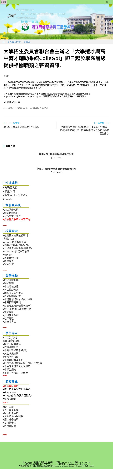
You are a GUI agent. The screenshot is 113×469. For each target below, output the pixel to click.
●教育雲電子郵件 (12, 216)
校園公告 (36, 108)
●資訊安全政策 (10, 315)
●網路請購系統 (10, 209)
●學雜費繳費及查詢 (13, 360)
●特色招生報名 (10, 413)
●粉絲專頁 (8, 261)
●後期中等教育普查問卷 (15, 373)
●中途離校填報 (10, 286)
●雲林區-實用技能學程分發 (17, 309)
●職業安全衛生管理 (13, 293)
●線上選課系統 (10, 353)
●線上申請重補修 (12, 344)
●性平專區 (8, 318)
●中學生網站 (9, 369)
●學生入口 (9, 191)
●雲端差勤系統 (10, 213)
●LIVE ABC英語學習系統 (16, 251)
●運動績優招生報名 (13, 416)
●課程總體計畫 (10, 280)
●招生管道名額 (10, 410)
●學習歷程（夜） (12, 357)
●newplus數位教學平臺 (14, 242)
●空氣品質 (8, 264)
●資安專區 (8, 312)
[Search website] (107, 2)
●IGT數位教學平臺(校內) (16, 245)
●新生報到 (8, 407)
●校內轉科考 (9, 426)
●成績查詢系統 (10, 347)
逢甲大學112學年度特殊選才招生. (56, 154)
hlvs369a (9, 108)
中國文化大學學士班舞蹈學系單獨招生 (56, 168)
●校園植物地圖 (10, 258)
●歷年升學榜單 (10, 419)
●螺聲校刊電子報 (12, 302)
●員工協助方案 (10, 289)
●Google (7, 199)
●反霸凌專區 (9, 321)
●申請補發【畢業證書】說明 (18, 299)
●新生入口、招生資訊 (15, 195)
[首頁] (3, 42)
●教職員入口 (10, 187)
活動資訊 (44, 108)
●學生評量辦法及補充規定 (16, 366)
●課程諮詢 (8, 283)
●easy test (7, 254)
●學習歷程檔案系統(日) (15, 350)
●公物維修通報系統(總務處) (17, 248)
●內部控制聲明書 (12, 296)
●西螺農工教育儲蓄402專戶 (17, 305)
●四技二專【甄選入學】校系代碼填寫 (22, 363)
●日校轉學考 (9, 423)
